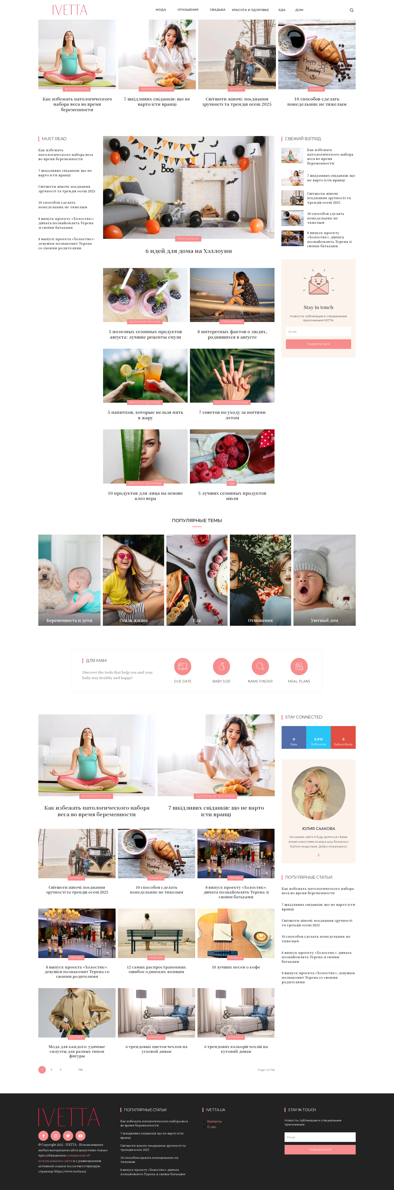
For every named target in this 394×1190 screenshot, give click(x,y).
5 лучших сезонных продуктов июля (232, 495)
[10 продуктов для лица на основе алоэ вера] (145, 456)
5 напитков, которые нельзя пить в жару (145, 414)
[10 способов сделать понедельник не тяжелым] (317, 54)
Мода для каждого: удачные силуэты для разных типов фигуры (77, 1051)
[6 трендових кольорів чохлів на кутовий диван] (236, 1013)
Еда (232, 483)
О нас (211, 1127)
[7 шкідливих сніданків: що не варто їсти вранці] (157, 54)
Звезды (235, 878)
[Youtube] (80, 1136)
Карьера (316, 89)
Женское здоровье (145, 402)
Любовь (156, 957)
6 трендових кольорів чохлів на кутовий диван (236, 1049)
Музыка (235, 957)
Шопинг (236, 89)
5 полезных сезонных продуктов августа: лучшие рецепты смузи (145, 334)
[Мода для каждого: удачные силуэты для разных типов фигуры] (77, 1013)
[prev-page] (192, 119)
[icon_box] (182, 671)
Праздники (188, 238)
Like (294, 727)
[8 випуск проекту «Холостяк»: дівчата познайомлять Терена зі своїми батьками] (292, 238)
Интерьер (155, 1037)
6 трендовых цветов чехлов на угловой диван (156, 1049)
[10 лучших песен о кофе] (236, 933)
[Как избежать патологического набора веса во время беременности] (77, 54)
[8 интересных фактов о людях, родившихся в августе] (232, 295)
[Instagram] (56, 1136)
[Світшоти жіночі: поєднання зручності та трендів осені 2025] (237, 54)
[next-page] (200, 119)
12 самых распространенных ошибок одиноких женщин (156, 969)
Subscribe (343, 727)
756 (80, 1069)
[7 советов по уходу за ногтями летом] (232, 376)
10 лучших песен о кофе (236, 967)
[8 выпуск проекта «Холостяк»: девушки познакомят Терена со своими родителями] (77, 933)
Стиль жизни (231, 321)
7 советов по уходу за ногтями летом (232, 414)
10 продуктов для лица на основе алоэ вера (145, 495)
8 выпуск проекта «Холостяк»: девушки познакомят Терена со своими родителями (66, 243)
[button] (351, 10)
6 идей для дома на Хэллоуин (188, 251)
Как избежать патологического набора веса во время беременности (77, 104)
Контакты (214, 1121)
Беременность (76, 89)
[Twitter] (68, 1136)
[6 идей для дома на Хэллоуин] (189, 187)
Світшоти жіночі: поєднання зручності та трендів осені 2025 (237, 101)
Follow (318, 727)
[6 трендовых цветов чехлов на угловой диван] (156, 1013)
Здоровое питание (156, 89)
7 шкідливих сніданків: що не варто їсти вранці (157, 101)
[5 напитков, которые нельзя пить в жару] (145, 376)
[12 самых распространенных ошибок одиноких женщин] (156, 933)
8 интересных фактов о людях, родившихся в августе (232, 334)
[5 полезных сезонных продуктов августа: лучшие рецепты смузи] (145, 295)
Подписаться (318, 344)
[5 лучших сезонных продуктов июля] (232, 456)
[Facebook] (318, 855)
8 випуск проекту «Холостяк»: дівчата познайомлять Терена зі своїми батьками (66, 223)
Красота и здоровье (232, 402)
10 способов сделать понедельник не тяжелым (317, 101)
